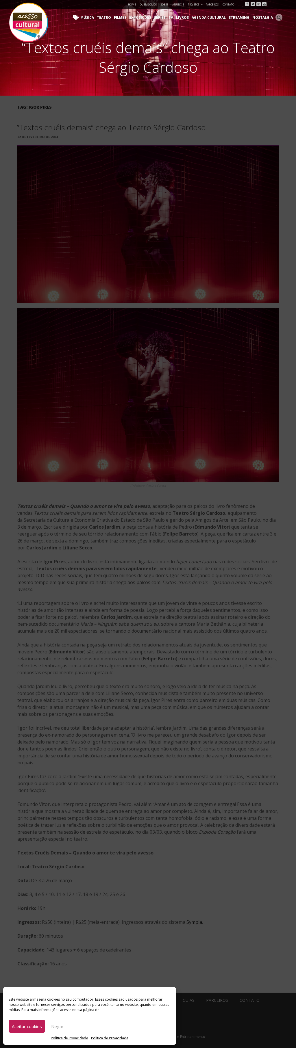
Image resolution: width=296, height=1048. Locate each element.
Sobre (164, 4)
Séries (160, 17)
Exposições (140, 17)
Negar (57, 1026)
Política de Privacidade (69, 1038)
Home (132, 4)
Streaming (239, 17)
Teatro (104, 17)
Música (87, 17)
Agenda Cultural (209, 17)
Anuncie (178, 4)
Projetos (193, 4)
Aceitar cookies (27, 1026)
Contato (228, 4)
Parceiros (212, 4)
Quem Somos (148, 4)
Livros (182, 17)
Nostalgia (262, 17)
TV (171, 17)
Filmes (120, 17)
